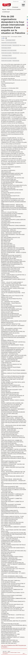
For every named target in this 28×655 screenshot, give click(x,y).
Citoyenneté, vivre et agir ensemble (9, 42)
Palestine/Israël (15, 45)
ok (24, 1)
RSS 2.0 (8, 652)
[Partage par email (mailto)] (1, 38)
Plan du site (5, 652)
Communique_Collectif (10, 40)
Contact (18, 652)
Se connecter (5, 653)
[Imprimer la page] (4, 38)
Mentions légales (14, 652)
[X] (6, 38)
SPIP (23, 653)
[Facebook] (3, 38)
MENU (23, 5)
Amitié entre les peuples (7, 45)
